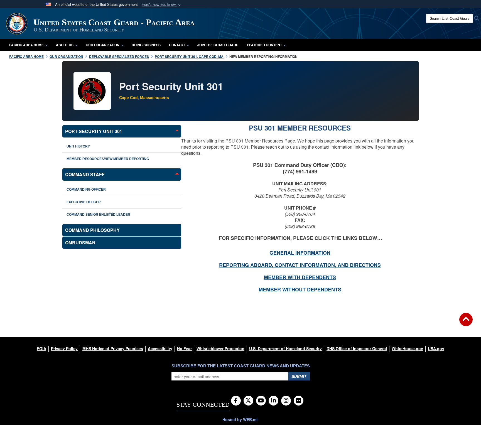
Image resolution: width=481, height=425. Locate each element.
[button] (162, 5)
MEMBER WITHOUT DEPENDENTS (300, 289)
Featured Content (264, 44)
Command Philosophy (92, 230)
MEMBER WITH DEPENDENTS (300, 277)
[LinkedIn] (273, 401)
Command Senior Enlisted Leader (98, 215)
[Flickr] (298, 401)
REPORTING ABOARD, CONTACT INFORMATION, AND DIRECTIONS (300, 265)
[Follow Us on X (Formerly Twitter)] (248, 401)
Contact (177, 44)
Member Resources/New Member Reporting (108, 159)
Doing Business (146, 44)
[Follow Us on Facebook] (236, 401)
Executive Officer (84, 202)
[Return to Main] (466, 323)
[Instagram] (286, 401)
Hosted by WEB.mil (240, 419)
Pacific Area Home (26, 44)
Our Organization (102, 44)
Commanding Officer (86, 189)
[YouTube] (261, 401)
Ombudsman (80, 242)
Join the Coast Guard (218, 44)
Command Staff (85, 174)
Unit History (78, 146)
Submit (298, 376)
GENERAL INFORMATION (299, 252)
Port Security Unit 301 (93, 131)
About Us (64, 44)
